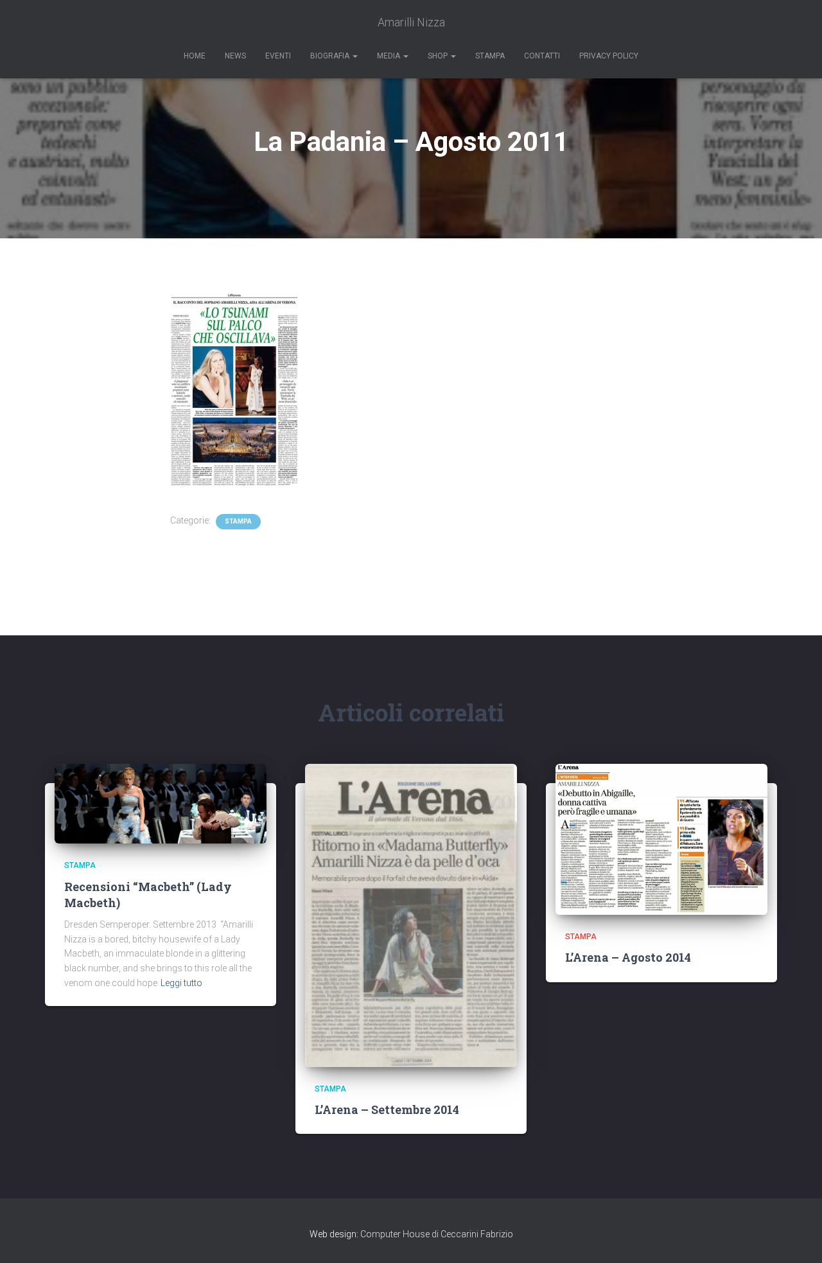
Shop (439, 55)
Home (195, 55)
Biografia (330, 55)
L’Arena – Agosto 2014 (628, 957)
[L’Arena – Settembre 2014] (411, 915)
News (235, 55)
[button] (354, 55)
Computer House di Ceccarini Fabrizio (436, 1234)
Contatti (542, 55)
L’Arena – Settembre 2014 (387, 1109)
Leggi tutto (181, 983)
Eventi (278, 55)
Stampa (490, 55)
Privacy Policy (608, 55)
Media (389, 55)
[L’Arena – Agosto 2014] (661, 839)
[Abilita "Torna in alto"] (796, 1237)
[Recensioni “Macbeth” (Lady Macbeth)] (161, 803)
